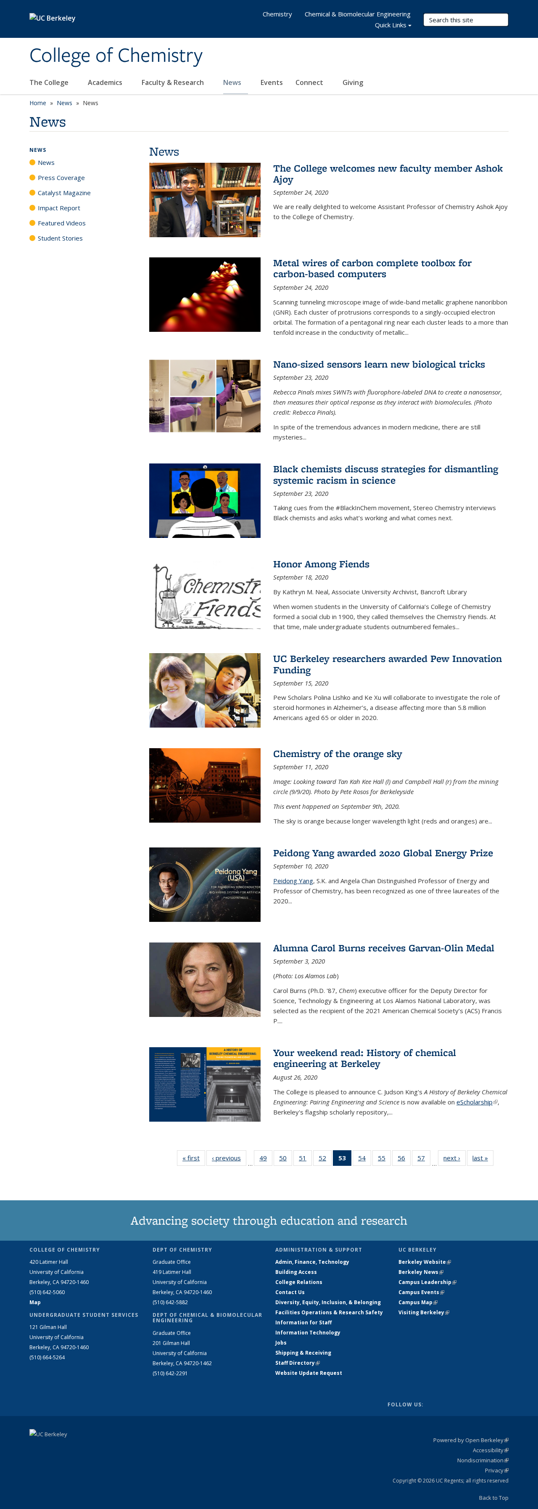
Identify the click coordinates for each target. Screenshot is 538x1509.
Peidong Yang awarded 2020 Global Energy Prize (383, 852)
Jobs (281, 1342)
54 (364, 1160)
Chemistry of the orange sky (337, 753)
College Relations (298, 1282)
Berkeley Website (424, 1261)
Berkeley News (420, 1272)
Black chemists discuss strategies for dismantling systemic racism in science (385, 474)
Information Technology (307, 1332)
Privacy (497, 1470)
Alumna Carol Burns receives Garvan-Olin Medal (383, 947)
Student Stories (60, 238)
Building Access (296, 1272)
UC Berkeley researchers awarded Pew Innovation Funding (387, 664)
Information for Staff (303, 1322)
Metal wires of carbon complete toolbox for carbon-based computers (372, 268)
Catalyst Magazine (64, 192)
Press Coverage (61, 177)
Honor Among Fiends (321, 563)
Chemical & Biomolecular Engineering (358, 14)
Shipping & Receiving (303, 1352)
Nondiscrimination (483, 1460)
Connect (310, 82)
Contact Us (290, 1292)
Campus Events (421, 1292)
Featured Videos (62, 223)
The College (49, 82)
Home (37, 103)
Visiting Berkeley (423, 1312)
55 (384, 1160)
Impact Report (59, 208)
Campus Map (418, 1302)
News (233, 82)
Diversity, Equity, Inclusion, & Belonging (328, 1302)
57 (423, 1160)
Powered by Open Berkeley (471, 1440)
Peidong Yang (293, 880)
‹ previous (229, 1158)
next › (454, 1158)
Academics (106, 82)
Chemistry (277, 14)
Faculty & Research (174, 82)
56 (404, 1160)
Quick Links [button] (390, 25)
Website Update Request (308, 1373)
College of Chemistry (116, 56)
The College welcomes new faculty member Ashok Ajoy (388, 173)
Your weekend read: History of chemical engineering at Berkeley (364, 1058)
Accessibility (491, 1450)
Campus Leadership (427, 1282)
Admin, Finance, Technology (312, 1261)
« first (193, 1158)
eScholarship (477, 1102)
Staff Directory (297, 1362)
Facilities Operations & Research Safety (329, 1312)
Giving (353, 82)
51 (305, 1160)
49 (265, 1160)
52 (325, 1160)
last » (482, 1158)
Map (35, 1302)
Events (272, 82)
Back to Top (494, 1497)
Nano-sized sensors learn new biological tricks (379, 364)
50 (285, 1160)
